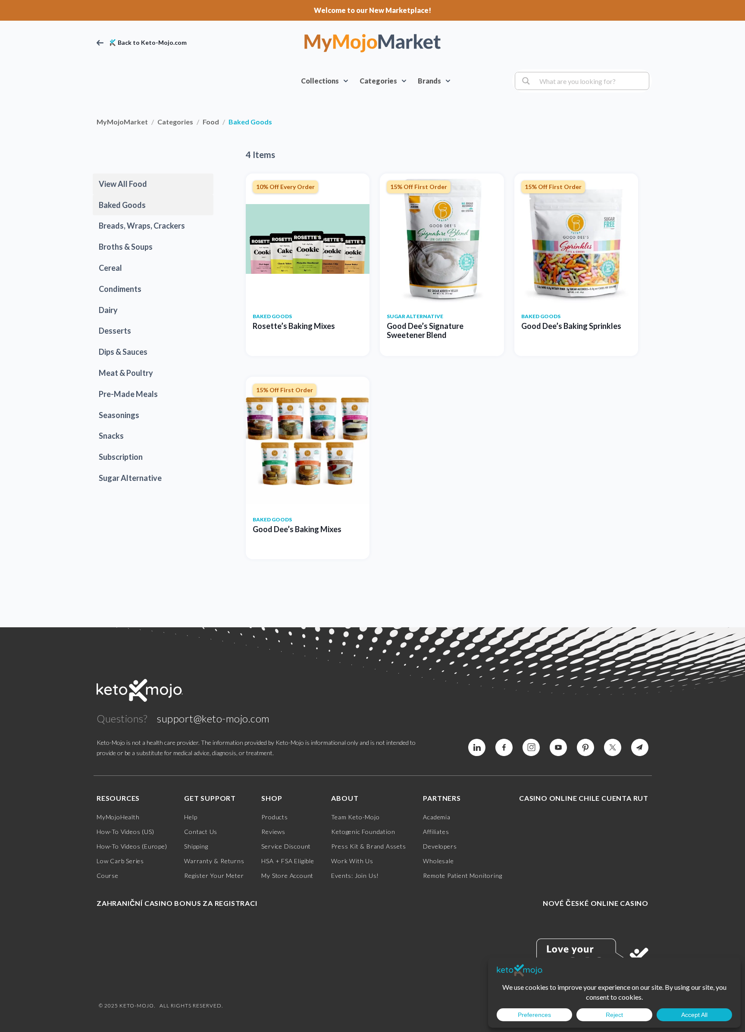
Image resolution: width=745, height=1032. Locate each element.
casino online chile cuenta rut (583, 798)
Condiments (120, 289)
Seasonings (119, 415)
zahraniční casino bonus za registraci (177, 903)
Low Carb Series (120, 861)
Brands (429, 81)
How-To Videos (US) (125, 831)
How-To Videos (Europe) (132, 846)
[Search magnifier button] (525, 81)
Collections (320, 81)
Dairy (108, 310)
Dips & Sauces (123, 351)
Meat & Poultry (126, 373)
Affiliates (436, 831)
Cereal (110, 268)
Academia (436, 817)
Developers (440, 846)
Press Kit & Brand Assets (368, 846)
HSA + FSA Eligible (287, 861)
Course (108, 875)
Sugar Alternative (130, 478)
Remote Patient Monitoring (462, 875)
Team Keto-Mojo (355, 817)
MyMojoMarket (122, 122)
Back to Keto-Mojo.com (152, 42)
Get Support (210, 798)
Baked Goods (122, 205)
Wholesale (438, 861)
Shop (271, 798)
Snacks (111, 435)
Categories (378, 81)
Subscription (121, 457)
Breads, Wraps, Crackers (142, 225)
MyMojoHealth (118, 817)
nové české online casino (595, 903)
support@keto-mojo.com (213, 718)
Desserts (115, 330)
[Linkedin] (504, 747)
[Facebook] (476, 747)
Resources (118, 798)
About (344, 798)
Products (274, 817)
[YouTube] (558, 747)
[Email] (639, 747)
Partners (441, 798)
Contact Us (200, 831)
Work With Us (352, 861)
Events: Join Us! (355, 875)
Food (211, 122)
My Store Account (287, 875)
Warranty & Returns (214, 861)
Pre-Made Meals (128, 394)
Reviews (273, 831)
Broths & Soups (126, 246)
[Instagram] (531, 747)
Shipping (196, 846)
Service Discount (286, 846)
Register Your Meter (214, 875)
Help (190, 817)
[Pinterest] (585, 747)
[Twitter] (612, 747)
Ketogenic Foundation (363, 831)
